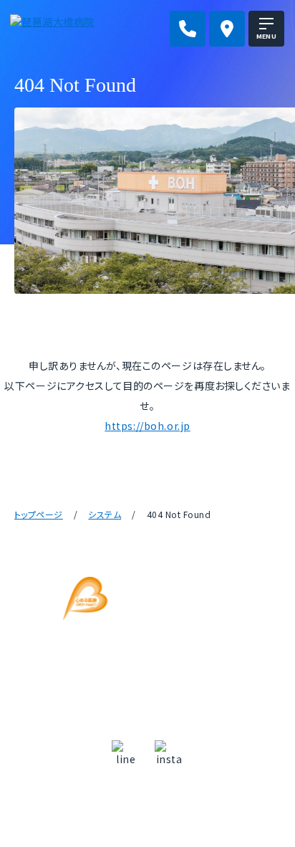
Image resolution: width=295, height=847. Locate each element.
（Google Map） (147, 658)
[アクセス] (227, 29)
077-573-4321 (158, 686)
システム (104, 514)
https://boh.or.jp (147, 425)
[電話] (187, 29)
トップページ (38, 514)
